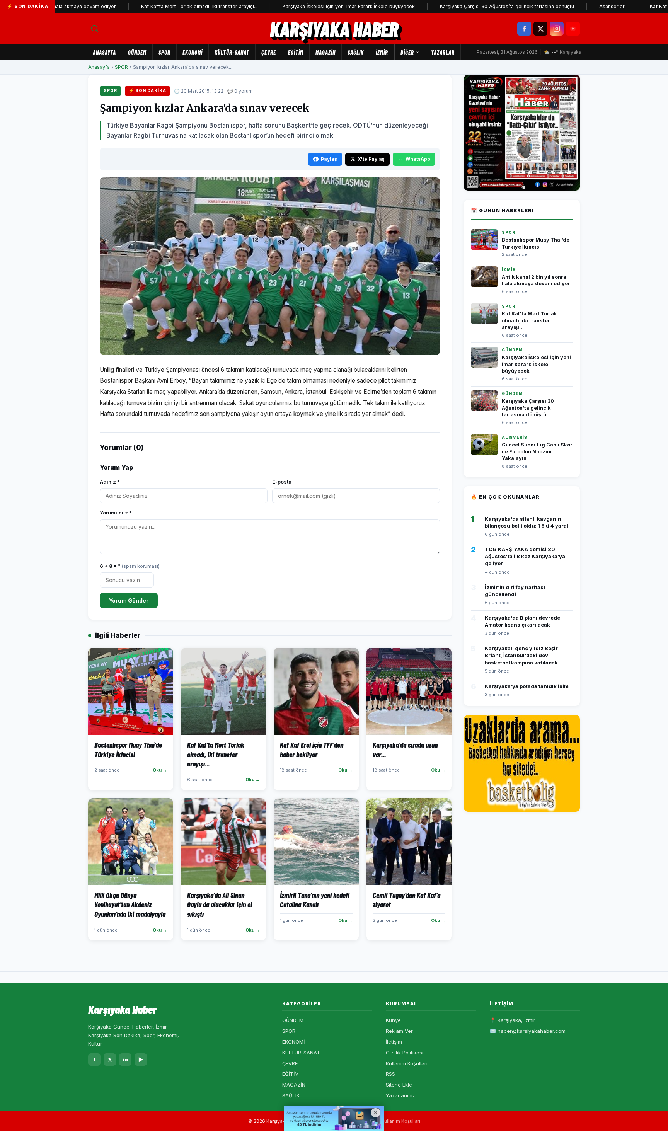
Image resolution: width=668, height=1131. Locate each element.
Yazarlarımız (400, 1095)
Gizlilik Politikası (404, 1052)
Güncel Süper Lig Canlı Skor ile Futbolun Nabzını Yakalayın (537, 451)
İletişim (394, 1042)
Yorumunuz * (116, 512)
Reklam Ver (399, 1031)
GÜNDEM (137, 52)
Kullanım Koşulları (407, 1063)
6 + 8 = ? (130, 566)
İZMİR (382, 52)
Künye (393, 1020)
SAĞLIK (356, 52)
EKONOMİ (192, 52)
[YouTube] (573, 29)
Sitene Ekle (399, 1085)
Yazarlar (443, 52)
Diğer (407, 52)
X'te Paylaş (371, 159)
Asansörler (579, 6)
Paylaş (329, 159)
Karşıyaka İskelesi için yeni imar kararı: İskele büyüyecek (316, 6)
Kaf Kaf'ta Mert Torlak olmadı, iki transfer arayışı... (167, 6)
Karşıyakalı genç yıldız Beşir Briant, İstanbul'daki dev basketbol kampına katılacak (521, 655)
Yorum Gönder (128, 600)
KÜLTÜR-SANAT (232, 52)
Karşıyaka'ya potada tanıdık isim (527, 686)
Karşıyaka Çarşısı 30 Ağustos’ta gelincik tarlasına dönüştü (474, 6)
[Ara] (94, 28)
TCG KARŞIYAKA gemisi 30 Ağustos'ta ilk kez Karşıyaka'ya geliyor (525, 556)
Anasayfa (104, 52)
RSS (390, 1074)
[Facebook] (524, 29)
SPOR (164, 52)
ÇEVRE (268, 52)
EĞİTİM (295, 52)
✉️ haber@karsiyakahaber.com (528, 1031)
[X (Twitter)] (540, 29)
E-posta (281, 482)
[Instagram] (557, 29)
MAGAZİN (325, 52)
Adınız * (110, 482)
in (125, 1059)
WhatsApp (418, 159)
